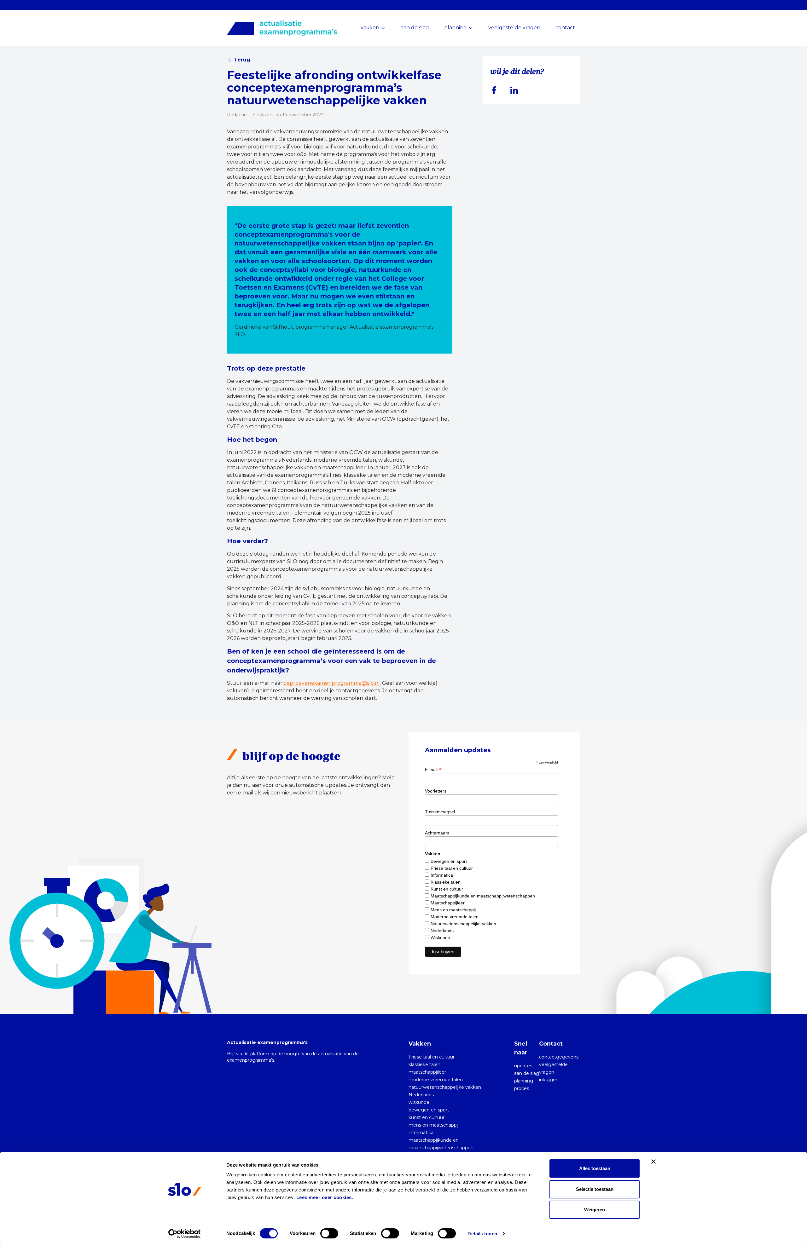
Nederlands (442, 930)
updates (523, 1066)
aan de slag (415, 28)
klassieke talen (424, 1064)
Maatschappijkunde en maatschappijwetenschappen (483, 895)
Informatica (442, 875)
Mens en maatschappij (453, 909)
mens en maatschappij (434, 1125)
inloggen (549, 1079)
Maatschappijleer (448, 902)
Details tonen (482, 1233)
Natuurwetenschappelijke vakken (463, 923)
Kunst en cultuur (447, 888)
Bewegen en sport (449, 861)
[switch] (329, 1233)
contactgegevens (558, 1057)
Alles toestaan (594, 1168)
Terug (242, 60)
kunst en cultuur (426, 1117)
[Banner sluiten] (653, 1161)
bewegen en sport (429, 1110)
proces (521, 1088)
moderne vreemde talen (436, 1079)
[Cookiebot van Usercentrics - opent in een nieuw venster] (184, 1233)
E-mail (433, 769)
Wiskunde (440, 937)
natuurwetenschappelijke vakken (445, 1087)
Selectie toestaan (594, 1189)
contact (565, 28)
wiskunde (419, 1102)
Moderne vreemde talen (455, 916)
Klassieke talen (446, 882)
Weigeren (594, 1209)
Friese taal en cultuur (452, 868)
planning (523, 1081)
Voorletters (435, 790)
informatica (421, 1132)
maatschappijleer (427, 1072)
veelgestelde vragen (514, 28)
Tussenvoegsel (440, 811)
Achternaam (437, 832)
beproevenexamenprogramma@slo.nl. (332, 683)
